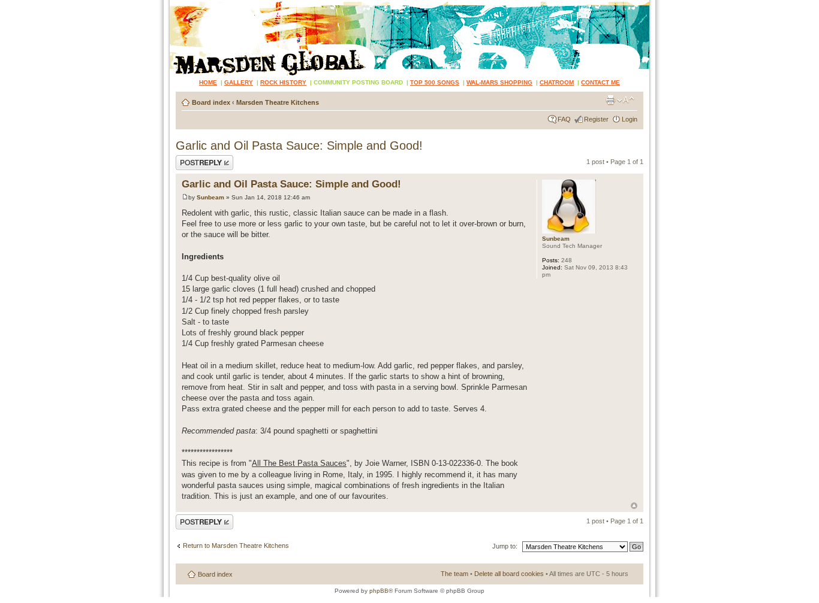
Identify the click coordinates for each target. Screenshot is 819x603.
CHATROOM (557, 82)
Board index (211, 102)
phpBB (379, 590)
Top (634, 505)
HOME (208, 82)
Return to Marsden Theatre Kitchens (236, 545)
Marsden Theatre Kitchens (277, 102)
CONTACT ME (600, 82)
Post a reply (193, 158)
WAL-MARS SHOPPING (499, 82)
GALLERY (238, 82)
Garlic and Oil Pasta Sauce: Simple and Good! (299, 145)
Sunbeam (210, 197)
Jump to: (504, 546)
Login (629, 119)
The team (454, 573)
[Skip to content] (409, 37)
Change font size (625, 100)
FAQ (564, 119)
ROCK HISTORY (283, 82)
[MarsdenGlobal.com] (179, 4)
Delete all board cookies (509, 573)
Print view (610, 100)
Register (596, 119)
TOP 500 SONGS (434, 82)
